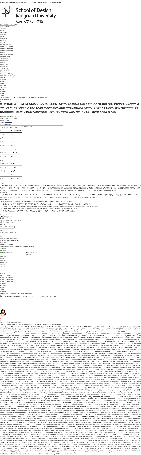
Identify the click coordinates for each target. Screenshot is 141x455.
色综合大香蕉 (18, 345)
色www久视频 (38, 373)
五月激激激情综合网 (136, 353)
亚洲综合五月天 (106, 363)
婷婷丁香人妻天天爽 (14, 369)
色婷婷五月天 (65, 400)
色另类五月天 (46, 422)
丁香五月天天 (114, 351)
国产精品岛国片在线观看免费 (116, 328)
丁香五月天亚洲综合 (125, 345)
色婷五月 (15, 397)
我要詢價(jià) (3, 122)
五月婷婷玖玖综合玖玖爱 (121, 432)
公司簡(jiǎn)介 (3, 34)
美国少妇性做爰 (43, 432)
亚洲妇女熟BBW (112, 436)
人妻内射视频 (130, 426)
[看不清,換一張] (15, 232)
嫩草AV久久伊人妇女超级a (69, 432)
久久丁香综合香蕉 (5, 444)
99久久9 (121, 424)
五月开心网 (63, 385)
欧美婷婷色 (10, 428)
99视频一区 (118, 326)
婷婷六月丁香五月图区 (49, 367)
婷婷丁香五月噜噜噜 (125, 416)
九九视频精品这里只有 (32, 416)
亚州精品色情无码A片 (25, 359)
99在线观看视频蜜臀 (22, 410)
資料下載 (2, 89)
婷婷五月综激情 (93, 420)
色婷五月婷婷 (88, 442)
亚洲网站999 (82, 395)
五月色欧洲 (128, 334)
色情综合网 (78, 400)
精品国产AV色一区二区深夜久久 (117, 450)
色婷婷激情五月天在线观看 (49, 338)
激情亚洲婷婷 (95, 367)
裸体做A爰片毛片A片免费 (76, 389)
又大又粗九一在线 (15, 339)
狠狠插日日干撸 (18, 448)
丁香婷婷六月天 (125, 373)
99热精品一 (7, 404)
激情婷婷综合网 (136, 432)
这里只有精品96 (106, 347)
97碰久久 (117, 336)
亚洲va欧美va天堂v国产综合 (9, 349)
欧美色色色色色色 (21, 412)
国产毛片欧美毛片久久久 (106, 334)
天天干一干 (136, 410)
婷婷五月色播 (55, 398)
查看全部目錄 (3, 248)
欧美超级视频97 (17, 334)
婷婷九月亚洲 (34, 347)
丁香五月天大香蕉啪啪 (11, 381)
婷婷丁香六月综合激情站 (43, 351)
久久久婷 (126, 369)
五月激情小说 (8, 426)
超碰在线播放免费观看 (42, 414)
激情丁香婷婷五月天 (83, 391)
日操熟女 (17, 440)
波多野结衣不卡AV (98, 373)
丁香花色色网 (98, 334)
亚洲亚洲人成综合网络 (118, 369)
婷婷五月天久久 (98, 365)
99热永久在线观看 (10, 332)
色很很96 (102, 375)
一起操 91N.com (12, 400)
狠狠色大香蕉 (11, 328)
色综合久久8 (134, 387)
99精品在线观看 (129, 349)
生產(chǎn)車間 (3, 40)
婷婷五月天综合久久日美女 (130, 452)
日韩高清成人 (38, 424)
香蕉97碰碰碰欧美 (34, 454)
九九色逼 (129, 408)
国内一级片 (60, 432)
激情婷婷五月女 (14, 410)
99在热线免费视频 (107, 379)
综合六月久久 (44, 345)
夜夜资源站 (124, 410)
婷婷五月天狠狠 (64, 343)
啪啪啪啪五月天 (111, 432)
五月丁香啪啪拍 (115, 424)
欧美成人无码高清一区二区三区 (58, 363)
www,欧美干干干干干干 (50, 408)
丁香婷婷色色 (16, 341)
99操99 (69, 418)
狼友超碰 (107, 381)
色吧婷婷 (53, 347)
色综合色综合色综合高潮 (53, 371)
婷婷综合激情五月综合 (128, 339)
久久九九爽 (115, 361)
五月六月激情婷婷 (37, 328)
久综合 (15, 377)
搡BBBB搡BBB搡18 (103, 338)
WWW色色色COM (133, 359)
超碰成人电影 (130, 363)
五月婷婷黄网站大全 (131, 397)
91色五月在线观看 (101, 420)
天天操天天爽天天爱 (128, 442)
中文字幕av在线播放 (36, 438)
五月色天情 (11, 351)
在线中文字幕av (93, 440)
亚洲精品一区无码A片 (66, 448)
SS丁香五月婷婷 (72, 400)
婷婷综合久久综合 (76, 353)
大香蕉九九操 (103, 343)
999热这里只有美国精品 (56, 448)
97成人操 (3, 334)
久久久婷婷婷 (31, 369)
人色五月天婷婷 (78, 452)
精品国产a (115, 416)
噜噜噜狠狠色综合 (51, 369)
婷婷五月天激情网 (100, 336)
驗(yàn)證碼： (3, 230)
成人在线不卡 (35, 351)
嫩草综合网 (75, 351)
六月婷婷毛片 (122, 347)
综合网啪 (112, 367)
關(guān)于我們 (3, 32)
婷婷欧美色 (61, 351)
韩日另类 (27, 355)
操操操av (12, 404)
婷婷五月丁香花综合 (66, 389)
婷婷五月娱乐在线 (111, 345)
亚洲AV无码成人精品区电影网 (31, 383)
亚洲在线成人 (52, 339)
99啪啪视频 (25, 369)
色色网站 (60, 391)
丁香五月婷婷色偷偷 (130, 448)
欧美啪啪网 (59, 383)
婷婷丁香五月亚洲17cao (71, 428)
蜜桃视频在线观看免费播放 (66, 355)
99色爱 (56, 367)
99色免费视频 (130, 432)
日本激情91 (114, 426)
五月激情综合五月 (85, 420)
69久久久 (71, 440)
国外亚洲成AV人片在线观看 (23, 363)
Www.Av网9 (111, 338)
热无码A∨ (75, 373)
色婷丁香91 (11, 377)
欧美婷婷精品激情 (40, 339)
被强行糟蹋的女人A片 (100, 426)
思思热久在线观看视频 (93, 377)
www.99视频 (15, 414)
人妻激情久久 (136, 389)
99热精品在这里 (89, 395)
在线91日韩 (123, 334)
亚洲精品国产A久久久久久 (65, 359)
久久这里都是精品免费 (114, 448)
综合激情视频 (53, 440)
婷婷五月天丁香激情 (98, 385)
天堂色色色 (104, 418)
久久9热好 (112, 414)
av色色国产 (23, 402)
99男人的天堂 (28, 371)
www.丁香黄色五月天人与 (21, 422)
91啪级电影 (72, 430)
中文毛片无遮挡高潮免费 (76, 379)
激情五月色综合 (89, 410)
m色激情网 (134, 391)
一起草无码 (62, 442)
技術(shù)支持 (3, 87)
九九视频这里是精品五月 (122, 412)
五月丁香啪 (119, 420)
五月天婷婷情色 (31, 345)
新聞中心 (2, 83)
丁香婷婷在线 (67, 332)
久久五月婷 (53, 349)
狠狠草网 (77, 397)
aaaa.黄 (80, 398)
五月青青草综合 (114, 359)
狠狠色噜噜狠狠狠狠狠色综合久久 (120, 402)
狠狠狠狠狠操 (81, 373)
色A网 (42, 438)
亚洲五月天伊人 (70, 452)
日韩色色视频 (117, 391)
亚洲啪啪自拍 (39, 326)
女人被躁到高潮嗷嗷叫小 (67, 395)
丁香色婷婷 (49, 444)
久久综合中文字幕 (102, 416)
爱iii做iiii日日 (126, 444)
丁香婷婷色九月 (103, 339)
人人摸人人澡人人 (34, 355)
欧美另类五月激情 (120, 355)
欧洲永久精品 (3, 367)
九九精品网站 (108, 426)
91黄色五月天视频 (38, 336)
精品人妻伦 (69, 385)
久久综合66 (132, 341)
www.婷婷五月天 (59, 347)
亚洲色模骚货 (76, 434)
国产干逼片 (78, 432)
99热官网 (97, 338)
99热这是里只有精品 (74, 349)
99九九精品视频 (4, 446)
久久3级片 (120, 361)
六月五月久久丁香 (4, 420)
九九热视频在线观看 (26, 397)
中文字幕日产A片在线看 (73, 339)
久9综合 (125, 328)
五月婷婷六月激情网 (88, 383)
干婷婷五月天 (87, 330)
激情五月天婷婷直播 (122, 408)
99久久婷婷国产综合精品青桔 (24, 432)
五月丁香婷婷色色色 (52, 414)
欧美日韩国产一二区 (24, 387)
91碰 (42, 338)
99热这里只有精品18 (93, 448)
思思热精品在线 (96, 343)
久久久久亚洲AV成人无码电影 (81, 326)
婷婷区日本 (75, 371)
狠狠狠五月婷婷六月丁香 (46, 359)
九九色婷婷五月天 (116, 334)
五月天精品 (92, 406)
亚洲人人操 (45, 336)
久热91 (119, 416)
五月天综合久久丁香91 (68, 347)
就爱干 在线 (33, 410)
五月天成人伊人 (117, 330)
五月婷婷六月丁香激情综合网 (19, 442)
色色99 (70, 434)
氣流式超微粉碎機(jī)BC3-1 (32, 252)
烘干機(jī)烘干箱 (3, 72)
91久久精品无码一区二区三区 (67, 357)
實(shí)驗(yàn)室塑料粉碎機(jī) (6, 50)
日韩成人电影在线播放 (56, 404)
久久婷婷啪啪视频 (32, 349)
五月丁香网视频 (66, 446)
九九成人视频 (31, 400)
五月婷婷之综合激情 (18, 385)
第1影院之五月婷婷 (38, 357)
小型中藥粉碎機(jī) (4, 60)
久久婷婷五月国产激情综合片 (131, 330)
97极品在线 (92, 328)
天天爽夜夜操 (10, 343)
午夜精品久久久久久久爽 (112, 377)
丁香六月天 (131, 444)
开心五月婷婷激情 (70, 345)
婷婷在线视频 (48, 347)
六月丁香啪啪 (37, 385)
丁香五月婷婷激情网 (47, 428)
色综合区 (38, 349)
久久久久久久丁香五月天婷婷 (63, 414)
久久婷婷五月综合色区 (71, 416)
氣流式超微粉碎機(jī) (14, 246)
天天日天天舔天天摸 (66, 365)
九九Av (54, 341)
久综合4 (79, 446)
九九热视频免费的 (129, 347)
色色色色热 (5, 336)
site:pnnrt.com (114, 397)
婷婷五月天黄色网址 (22, 446)
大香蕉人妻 (98, 406)
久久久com (17, 404)
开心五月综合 (48, 363)
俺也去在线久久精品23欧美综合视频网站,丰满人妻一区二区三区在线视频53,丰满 (47, 375)
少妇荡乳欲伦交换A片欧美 (72, 426)
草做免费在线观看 (91, 428)
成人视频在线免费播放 (7, 383)
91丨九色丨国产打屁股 (5, 430)
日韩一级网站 (78, 420)
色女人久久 (32, 361)
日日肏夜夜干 (113, 363)
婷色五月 (19, 450)
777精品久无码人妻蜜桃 (22, 400)
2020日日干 (82, 345)
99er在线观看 (136, 349)
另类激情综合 (71, 420)
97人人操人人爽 (126, 420)
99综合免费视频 (106, 383)
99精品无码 (93, 412)
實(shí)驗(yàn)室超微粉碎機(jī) (6, 48)
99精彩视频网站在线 (10, 365)
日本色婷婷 (33, 371)
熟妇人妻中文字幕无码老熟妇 (45, 387)
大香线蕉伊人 (58, 343)
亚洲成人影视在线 (39, 361)
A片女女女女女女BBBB (7, 359)
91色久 (20, 369)
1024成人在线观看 (51, 406)
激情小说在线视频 (50, 328)
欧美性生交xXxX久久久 (47, 341)
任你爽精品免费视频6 (6, 339)
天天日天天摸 (75, 359)
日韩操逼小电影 (91, 371)
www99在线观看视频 (25, 334)
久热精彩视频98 (85, 365)
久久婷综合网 (21, 391)
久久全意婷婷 (87, 355)
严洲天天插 (56, 412)
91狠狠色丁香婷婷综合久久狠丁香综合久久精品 (83, 361)
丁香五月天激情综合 (110, 353)
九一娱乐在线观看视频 (54, 355)
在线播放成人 (136, 426)
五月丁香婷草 (69, 363)
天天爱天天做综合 (26, 444)
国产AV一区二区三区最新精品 (119, 434)
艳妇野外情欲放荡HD (11, 452)
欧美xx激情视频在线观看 (104, 351)
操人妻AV (78, 430)
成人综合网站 (82, 357)
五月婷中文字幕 (40, 347)
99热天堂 (95, 432)
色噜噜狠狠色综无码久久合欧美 (124, 353)
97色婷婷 (76, 357)
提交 (1, 236)
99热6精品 (130, 367)
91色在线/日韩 (9, 355)
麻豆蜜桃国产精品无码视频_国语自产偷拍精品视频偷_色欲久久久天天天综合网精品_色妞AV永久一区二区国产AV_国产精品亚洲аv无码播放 (30, 2)
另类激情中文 (7, 385)
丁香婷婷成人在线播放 (46, 391)
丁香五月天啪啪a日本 (44, 389)
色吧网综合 (80, 426)
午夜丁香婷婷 (118, 422)
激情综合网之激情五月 (106, 398)
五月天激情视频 (101, 414)
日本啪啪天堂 (124, 391)
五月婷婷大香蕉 (59, 349)
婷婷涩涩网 (2, 426)
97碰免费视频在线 (136, 385)
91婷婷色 (4, 452)
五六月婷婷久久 (23, 353)
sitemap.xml (38, 297)
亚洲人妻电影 (109, 402)
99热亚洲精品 (67, 349)
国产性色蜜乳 (114, 373)
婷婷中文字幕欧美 (74, 454)
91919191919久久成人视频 (114, 385)
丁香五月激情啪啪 (7, 379)
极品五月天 (45, 332)
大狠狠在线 (57, 430)
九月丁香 (108, 373)
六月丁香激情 (89, 432)
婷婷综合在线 (34, 397)
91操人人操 (34, 414)
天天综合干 (62, 436)
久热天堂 (28, 426)
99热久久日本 (32, 367)
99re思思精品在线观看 (34, 387)
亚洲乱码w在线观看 (13, 391)
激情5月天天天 (27, 391)
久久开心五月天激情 (36, 450)
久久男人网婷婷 (113, 404)
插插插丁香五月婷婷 (13, 446)
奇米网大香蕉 (21, 371)
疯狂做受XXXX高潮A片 (111, 326)
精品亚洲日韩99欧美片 (46, 400)
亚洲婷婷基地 (8, 393)
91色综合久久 (48, 377)
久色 (39, 353)
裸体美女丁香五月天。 (35, 330)
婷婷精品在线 (105, 436)
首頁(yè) (2, 30)
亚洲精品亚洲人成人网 (34, 363)
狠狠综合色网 (126, 375)
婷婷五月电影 (30, 395)
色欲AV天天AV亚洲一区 (19, 373)
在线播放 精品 (127, 446)
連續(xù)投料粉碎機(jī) (5, 246)
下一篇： (10, 240)
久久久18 (43, 328)
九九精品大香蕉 (32, 418)
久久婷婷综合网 (51, 336)
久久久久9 (40, 402)
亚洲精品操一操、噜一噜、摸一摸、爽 (100, 452)
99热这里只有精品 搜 (56, 357)
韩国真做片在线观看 (85, 406)
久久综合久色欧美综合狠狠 (88, 334)
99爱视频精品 (108, 420)
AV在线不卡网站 (48, 438)
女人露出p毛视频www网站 (83, 328)
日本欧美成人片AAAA (115, 383)
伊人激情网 (19, 389)
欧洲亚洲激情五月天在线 (17, 338)
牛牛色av (6, 391)
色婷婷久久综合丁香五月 (67, 336)
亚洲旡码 (19, 397)
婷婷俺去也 (33, 393)
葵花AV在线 (7, 389)
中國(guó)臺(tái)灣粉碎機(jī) (6, 44)
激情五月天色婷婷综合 (136, 345)
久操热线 (43, 420)
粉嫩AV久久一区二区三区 (90, 363)
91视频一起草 (31, 430)
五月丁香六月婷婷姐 (8, 373)
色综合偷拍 (73, 414)
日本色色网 (129, 385)
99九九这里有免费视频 (33, 446)
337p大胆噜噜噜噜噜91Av (53, 434)
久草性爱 (66, 387)
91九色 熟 (92, 450)
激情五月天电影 (43, 369)
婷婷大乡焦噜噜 (69, 361)
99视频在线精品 (133, 406)
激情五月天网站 (104, 432)
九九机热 (15, 406)
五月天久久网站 (110, 440)
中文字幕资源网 (132, 361)
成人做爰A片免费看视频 (93, 391)
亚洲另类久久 (127, 365)
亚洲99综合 (25, 418)
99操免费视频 (21, 414)
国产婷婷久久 (48, 448)
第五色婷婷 (114, 420)
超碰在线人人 (83, 375)
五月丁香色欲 (25, 424)
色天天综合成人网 (84, 430)
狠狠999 (112, 330)
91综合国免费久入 (55, 377)
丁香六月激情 (37, 359)
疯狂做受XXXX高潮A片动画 (30, 398)
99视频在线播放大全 (48, 416)
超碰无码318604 (55, 359)
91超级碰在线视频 (83, 343)
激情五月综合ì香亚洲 (128, 389)
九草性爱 (26, 367)
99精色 (123, 395)
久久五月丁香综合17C (136, 365)
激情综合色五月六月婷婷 (54, 450)
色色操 (94, 383)
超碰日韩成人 (64, 330)
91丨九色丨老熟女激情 (82, 428)
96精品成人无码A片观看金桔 (82, 424)
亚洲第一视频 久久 (16, 353)
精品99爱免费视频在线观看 (92, 402)
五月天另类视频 (43, 379)
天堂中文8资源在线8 (117, 393)
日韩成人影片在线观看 (84, 339)
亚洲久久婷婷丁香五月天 (52, 432)
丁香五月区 (44, 334)
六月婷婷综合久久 (78, 450)
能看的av (21, 454)
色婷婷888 (24, 450)
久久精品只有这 (57, 328)
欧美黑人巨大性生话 (91, 332)
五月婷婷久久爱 (54, 391)
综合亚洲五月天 (61, 361)
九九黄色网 (92, 365)
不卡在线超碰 (26, 454)
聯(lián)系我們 (3, 91)
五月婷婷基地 (131, 410)
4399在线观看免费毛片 (128, 440)
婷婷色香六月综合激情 (20, 332)
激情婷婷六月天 (99, 332)
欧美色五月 (15, 454)
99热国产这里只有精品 (45, 330)
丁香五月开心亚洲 (90, 385)
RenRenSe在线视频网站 (49, 365)
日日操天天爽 (42, 452)
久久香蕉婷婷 (86, 389)
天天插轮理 (93, 330)
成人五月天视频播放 (114, 381)
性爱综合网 (127, 450)
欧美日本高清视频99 (87, 379)
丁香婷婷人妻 (134, 334)
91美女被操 (98, 389)
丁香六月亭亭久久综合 (15, 408)
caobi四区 (22, 339)
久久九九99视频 (92, 430)
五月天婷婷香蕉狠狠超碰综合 (58, 428)
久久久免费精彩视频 (125, 430)
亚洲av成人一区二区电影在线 (48, 373)
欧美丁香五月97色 (95, 434)
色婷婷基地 (136, 440)
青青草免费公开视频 (45, 440)
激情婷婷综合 (47, 343)
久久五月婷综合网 (111, 418)
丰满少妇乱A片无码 (108, 369)
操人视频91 (49, 436)
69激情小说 (72, 410)
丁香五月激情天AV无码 (34, 448)
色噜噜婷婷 (12, 444)
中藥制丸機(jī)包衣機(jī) (5, 70)
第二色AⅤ (26, 434)
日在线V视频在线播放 (103, 448)
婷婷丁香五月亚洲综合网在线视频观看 (28, 341)
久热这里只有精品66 (29, 332)
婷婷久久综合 (24, 345)
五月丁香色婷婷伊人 (86, 414)
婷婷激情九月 (70, 450)
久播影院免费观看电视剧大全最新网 (39, 436)
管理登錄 (44, 297)
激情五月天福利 (35, 389)
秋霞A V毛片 (28, 412)
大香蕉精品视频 (5, 363)
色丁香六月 (20, 418)
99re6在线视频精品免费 (83, 448)
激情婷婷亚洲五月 (101, 355)
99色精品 (2, 404)
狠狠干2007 (74, 328)
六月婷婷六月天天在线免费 (29, 406)
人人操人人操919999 (4, 326)
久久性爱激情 (128, 379)
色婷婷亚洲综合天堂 (75, 341)
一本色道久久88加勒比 (43, 454)
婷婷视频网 (124, 422)
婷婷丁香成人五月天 (24, 404)
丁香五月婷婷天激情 (101, 440)
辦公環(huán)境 (3, 38)
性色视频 (108, 343)
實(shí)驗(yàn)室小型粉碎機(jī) (6, 46)
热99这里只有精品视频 (97, 347)
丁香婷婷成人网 (28, 452)
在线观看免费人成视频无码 (84, 412)
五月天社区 (16, 438)
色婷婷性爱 (58, 406)
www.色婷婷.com (20, 452)
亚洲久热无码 (23, 408)
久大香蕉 (7, 436)
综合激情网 (51, 412)
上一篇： (10, 238)
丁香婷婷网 (101, 341)
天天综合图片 (25, 448)
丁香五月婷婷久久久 (7, 357)
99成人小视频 (108, 375)
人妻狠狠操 (104, 422)
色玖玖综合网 (79, 414)
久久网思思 (61, 332)
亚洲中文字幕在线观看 (25, 428)
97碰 (116, 353)
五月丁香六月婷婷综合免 (43, 355)
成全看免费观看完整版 (120, 418)
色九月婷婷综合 (43, 406)
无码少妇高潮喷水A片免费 (85, 397)
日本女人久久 (100, 383)
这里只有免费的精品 (5, 398)
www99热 (7, 408)
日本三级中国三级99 (67, 391)
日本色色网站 (13, 422)
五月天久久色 (37, 338)
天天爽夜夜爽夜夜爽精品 (57, 387)
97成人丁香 (138, 424)
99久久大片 (58, 385)
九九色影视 (98, 408)
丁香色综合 (118, 436)
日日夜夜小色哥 (130, 336)
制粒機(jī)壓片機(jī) (4, 68)
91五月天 (18, 365)
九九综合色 (113, 355)
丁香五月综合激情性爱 (92, 446)
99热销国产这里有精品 (24, 375)
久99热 (115, 408)
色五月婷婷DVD (58, 446)
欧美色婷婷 (65, 339)
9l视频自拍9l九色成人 (84, 381)
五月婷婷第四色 (71, 330)
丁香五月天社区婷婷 (119, 452)
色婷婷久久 (84, 446)
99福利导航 (54, 438)
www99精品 (31, 338)
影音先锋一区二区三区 (98, 357)
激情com (46, 371)
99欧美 (98, 432)
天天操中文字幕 (120, 351)
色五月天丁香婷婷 (106, 365)
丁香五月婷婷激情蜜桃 (70, 436)
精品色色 (86, 373)
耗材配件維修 (3, 80)
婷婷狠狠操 (58, 326)
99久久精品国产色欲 (83, 377)
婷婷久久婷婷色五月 (16, 416)
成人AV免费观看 (82, 336)
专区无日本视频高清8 (100, 381)
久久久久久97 (136, 402)
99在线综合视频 (56, 422)
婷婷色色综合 (27, 385)
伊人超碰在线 (15, 371)
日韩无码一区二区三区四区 (72, 398)
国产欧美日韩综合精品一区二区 (120, 357)
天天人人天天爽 (81, 359)
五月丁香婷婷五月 (104, 438)
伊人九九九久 (64, 406)
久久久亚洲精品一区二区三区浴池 (96, 400)
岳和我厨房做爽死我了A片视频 (17, 361)
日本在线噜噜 (76, 395)
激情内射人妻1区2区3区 (48, 326)
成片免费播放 (117, 400)
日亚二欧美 (64, 418)
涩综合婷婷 (119, 373)
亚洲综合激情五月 (134, 420)
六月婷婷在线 (123, 400)
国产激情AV (113, 412)
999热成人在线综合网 (80, 438)
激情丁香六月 (69, 373)
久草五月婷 (112, 452)
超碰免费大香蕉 (59, 341)
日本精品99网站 (31, 422)
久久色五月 (109, 406)
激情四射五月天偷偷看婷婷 (6, 424)
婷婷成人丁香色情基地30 (41, 410)
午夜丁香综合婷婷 (99, 328)
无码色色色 (25, 338)
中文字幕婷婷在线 (8, 418)
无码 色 (74, 424)
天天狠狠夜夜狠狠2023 (124, 381)
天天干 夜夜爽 (16, 387)
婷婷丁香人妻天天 (127, 387)
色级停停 (97, 351)
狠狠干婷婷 (5, 377)
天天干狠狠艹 (24, 395)
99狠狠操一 (2, 355)
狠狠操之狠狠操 (41, 397)
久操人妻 (107, 414)
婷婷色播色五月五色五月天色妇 (106, 434)
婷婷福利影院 (17, 343)
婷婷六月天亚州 (130, 434)
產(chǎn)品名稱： (4, 215)
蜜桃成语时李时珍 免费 (95, 438)
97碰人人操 (63, 381)
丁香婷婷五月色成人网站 (36, 334)
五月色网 (83, 338)
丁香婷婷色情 (84, 353)
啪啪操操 (70, 424)
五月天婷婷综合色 (8, 412)
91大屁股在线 (16, 357)
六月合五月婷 (65, 420)
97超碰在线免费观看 (121, 426)
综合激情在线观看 (96, 375)
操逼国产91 (120, 446)
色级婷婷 (4, 402)
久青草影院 (91, 373)
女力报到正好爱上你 (79, 330)
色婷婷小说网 (109, 416)
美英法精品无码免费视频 (84, 440)
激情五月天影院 (101, 326)
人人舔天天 (37, 420)
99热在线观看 (134, 446)
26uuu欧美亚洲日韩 (132, 412)
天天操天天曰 (130, 422)
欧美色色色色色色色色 (109, 336)
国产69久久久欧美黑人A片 (44, 426)
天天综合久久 (100, 363)
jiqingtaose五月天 (102, 402)
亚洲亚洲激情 (110, 446)
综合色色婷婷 (133, 450)
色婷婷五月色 (127, 424)
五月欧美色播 (123, 385)
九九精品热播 (74, 418)
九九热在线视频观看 (27, 389)
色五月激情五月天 (81, 402)
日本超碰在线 (124, 367)
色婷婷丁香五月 (115, 341)
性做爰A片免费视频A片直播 (59, 345)
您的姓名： (2, 219)
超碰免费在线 (3, 347)
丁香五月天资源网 (97, 387)
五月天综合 (28, 377)
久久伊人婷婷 (92, 424)
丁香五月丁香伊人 (114, 347)
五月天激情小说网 (87, 418)
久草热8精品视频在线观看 (120, 371)
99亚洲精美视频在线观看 (84, 434)
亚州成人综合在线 (134, 383)
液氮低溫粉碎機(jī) (4, 58)
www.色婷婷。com (55, 442)
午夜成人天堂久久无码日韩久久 (70, 402)
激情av (35, 353)
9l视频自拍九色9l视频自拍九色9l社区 (75, 444)
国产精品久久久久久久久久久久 (16, 347)
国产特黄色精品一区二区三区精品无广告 (54, 397)
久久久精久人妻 (55, 452)
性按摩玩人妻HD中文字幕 (38, 442)
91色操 (50, 422)
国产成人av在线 (56, 436)
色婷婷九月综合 (16, 383)
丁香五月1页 (14, 418)
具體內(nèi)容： (3, 224)
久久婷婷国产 (137, 436)
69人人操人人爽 (38, 422)
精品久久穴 (60, 367)
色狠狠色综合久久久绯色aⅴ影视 (23, 436)
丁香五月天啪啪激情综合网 (33, 408)
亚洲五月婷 (73, 383)
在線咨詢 (2, 95)
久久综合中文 (75, 448)
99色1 (7, 347)
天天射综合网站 (16, 402)
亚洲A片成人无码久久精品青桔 (23, 330)
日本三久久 (101, 367)
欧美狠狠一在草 (44, 412)
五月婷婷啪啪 (78, 369)
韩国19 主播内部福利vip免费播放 (43, 393)
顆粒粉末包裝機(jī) (4, 66)
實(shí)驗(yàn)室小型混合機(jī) (6, 74)
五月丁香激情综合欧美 (131, 400)
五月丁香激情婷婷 (88, 367)
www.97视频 (10, 454)
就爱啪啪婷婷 (20, 406)
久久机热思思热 (130, 436)
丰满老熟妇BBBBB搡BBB (132, 393)
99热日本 (8, 367)
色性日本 (2, 373)
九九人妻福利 (59, 336)
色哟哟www (43, 349)
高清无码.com (85, 404)
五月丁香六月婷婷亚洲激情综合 (103, 330)
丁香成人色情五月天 (101, 446)
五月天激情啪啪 (88, 359)
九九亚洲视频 (129, 418)
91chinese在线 (50, 334)
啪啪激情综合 (136, 404)
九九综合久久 (75, 385)
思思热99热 (132, 424)
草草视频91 (135, 367)
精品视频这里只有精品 (94, 339)
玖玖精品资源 (102, 391)
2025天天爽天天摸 (39, 332)
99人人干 (104, 389)
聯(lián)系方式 (3, 93)
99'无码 (123, 330)
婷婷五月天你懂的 (86, 450)
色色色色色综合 (80, 383)
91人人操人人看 (73, 446)
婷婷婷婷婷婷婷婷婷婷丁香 (58, 353)
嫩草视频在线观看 (97, 422)
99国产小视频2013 (135, 428)
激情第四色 (125, 361)
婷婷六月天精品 (56, 424)
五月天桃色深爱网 (103, 377)
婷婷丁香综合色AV (76, 363)
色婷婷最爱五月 (71, 397)
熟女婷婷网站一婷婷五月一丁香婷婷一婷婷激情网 (84, 408)
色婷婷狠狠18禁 (82, 385)
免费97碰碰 (66, 412)
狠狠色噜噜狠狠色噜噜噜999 (36, 428)
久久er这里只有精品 (121, 397)
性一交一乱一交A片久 (91, 336)
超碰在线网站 (108, 412)
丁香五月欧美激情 (124, 398)
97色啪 (104, 373)
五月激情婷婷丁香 (47, 404)
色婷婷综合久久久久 (118, 338)
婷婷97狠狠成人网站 (108, 400)
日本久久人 (89, 343)
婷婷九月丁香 (95, 444)
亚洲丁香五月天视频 (77, 334)
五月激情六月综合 (102, 345)
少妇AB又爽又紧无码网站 (9, 448)
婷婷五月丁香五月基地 (116, 343)
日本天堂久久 (107, 404)
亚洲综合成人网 (64, 424)
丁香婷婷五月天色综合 (64, 434)
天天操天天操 (16, 428)
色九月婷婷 (75, 440)
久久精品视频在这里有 (66, 404)
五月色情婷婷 (52, 389)
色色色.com (58, 381)
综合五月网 (37, 434)
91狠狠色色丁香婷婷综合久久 (17, 398)
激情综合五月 (19, 349)
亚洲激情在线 (8, 338)
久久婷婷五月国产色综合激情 (29, 326)
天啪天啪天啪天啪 (40, 343)
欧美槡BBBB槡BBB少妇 (60, 338)
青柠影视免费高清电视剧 (132, 328)
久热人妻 (13, 345)
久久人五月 (107, 355)
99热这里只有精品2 (26, 393)
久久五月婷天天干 (87, 444)
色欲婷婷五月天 (104, 408)
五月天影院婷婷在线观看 (30, 339)
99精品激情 (25, 349)
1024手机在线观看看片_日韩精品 (48, 385)
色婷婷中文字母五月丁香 (97, 379)
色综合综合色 (74, 442)
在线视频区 (89, 375)
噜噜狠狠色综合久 (118, 410)
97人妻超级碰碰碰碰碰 (60, 454)
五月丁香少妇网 (123, 336)
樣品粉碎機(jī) (3, 52)
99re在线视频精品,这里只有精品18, (58, 426)
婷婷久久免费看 (63, 422)
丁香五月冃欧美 (34, 426)
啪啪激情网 (115, 446)
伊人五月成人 (36, 379)
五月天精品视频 (16, 359)
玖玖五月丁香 (107, 367)
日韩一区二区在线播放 (92, 353)
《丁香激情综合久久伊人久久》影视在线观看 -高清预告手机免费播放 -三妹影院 (95, 393)
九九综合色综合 (129, 343)
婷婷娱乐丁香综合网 (64, 377)
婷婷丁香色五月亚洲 (84, 341)
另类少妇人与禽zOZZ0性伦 (11, 450)
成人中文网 (29, 450)
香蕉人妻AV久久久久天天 (121, 332)
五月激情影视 (31, 353)
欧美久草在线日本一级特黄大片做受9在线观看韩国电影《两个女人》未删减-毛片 (105, 349)
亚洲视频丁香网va (136, 379)
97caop (96, 326)
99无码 (106, 371)
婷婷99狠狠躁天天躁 (133, 326)
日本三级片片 (49, 398)
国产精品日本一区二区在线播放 (103, 359)
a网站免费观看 (67, 341)
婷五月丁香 (80, 418)
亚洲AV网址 (39, 341)
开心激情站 (19, 393)
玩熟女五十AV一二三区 (105, 450)
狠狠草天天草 (13, 436)
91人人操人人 (112, 371)
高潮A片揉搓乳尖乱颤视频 (57, 393)
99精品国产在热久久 (99, 369)
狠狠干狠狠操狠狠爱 (39, 367)
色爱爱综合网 (91, 326)
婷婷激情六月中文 (108, 424)
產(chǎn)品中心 (3, 42)
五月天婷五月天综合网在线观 (65, 371)
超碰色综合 (41, 448)
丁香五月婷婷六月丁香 (119, 442)
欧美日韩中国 (118, 414)
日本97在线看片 (7, 371)
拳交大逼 (100, 436)
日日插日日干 (121, 365)
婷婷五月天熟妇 (131, 357)
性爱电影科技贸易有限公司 (32, 402)
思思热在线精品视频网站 (64, 410)
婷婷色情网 (26, 373)
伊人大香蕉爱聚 (28, 438)
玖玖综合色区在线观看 (41, 444)
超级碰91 (80, 365)
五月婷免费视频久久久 (87, 452)
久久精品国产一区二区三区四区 (115, 395)
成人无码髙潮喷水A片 (127, 404)
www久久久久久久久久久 (57, 402)
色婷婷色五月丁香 (89, 357)
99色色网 (46, 339)
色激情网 (15, 412)
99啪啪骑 (22, 351)
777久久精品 (32, 424)
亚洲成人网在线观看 (12, 432)
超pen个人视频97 (68, 351)
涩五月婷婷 (51, 430)
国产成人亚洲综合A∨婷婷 (43, 446)
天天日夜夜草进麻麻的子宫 (107, 361)
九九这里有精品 (28, 414)
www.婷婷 (72, 438)
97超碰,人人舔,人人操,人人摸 (16, 326)
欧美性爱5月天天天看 (53, 332)
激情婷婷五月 (95, 397)
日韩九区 (38, 406)
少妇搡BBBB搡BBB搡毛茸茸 (133, 371)
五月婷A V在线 (29, 328)
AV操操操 (88, 345)
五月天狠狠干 (49, 452)
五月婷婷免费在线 (46, 418)
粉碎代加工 (2, 78)
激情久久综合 (75, 391)
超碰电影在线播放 (136, 418)
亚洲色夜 (49, 349)
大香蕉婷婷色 (39, 418)
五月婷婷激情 (134, 416)
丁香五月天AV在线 (133, 375)
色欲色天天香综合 (4, 432)
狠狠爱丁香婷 (119, 387)
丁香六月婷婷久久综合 (17, 424)
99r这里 (105, 385)
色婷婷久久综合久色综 (9, 395)
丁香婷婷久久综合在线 (81, 410)
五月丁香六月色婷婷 (66, 383)
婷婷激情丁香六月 (40, 365)
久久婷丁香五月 (25, 336)
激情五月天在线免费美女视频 (80, 347)
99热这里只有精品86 (53, 361)
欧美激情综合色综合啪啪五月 (37, 377)
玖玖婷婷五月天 (18, 444)
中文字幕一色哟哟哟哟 (65, 430)
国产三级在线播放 (108, 341)
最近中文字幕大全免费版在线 (88, 369)
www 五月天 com (63, 452)
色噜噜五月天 (116, 406)
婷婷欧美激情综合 (6, 410)
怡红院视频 (113, 387)
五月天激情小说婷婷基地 (56, 418)
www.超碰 (118, 398)
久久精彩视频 (51, 454)
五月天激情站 (3, 438)
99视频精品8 (37, 400)
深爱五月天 (120, 375)
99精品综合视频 (83, 349)
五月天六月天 (58, 365)
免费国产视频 (94, 355)
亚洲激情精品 (118, 345)
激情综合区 (111, 408)
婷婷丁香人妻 (42, 408)
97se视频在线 (44, 434)
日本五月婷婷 (127, 383)
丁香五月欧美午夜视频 (56, 330)
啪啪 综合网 (59, 395)
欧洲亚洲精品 (77, 375)
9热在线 (32, 359)
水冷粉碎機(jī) (3, 62)
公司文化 (2, 36)
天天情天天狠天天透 (87, 436)
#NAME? (105, 430)
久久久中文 (45, 361)
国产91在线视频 (48, 420)
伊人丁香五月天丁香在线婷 (73, 381)
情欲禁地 (135, 355)
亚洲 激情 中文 (125, 326)
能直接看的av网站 (111, 422)
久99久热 (22, 365)
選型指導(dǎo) (3, 81)
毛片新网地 (75, 393)
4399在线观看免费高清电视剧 (130, 338)
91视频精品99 (122, 448)
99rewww (43, 398)
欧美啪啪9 (65, 397)
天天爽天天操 (18, 395)
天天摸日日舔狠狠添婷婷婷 (104, 397)
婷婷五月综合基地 (82, 332)
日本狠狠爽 (131, 414)
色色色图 (61, 412)
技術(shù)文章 (3, 85)
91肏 (55, 326)
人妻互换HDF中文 (110, 410)
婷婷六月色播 (43, 353)
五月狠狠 (113, 398)
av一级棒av (77, 406)
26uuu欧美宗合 (81, 442)
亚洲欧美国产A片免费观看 (47, 424)
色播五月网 (6, 369)
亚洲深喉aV (76, 377)
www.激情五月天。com (9, 440)
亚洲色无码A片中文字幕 (30, 365)
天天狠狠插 (26, 361)
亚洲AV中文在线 (3, 387)
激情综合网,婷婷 (58, 339)
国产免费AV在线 (45, 430)
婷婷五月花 (9, 416)
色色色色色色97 (44, 450)
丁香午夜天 (37, 345)
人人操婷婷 (89, 347)
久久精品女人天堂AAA (75, 422)
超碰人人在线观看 (100, 412)
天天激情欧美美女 (74, 332)
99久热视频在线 (15, 375)
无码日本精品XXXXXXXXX (110, 332)
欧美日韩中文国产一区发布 (125, 428)
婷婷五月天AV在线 (99, 404)
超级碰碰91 (76, 345)
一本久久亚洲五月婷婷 (113, 428)
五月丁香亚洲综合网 (89, 338)
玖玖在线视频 (69, 338)
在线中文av (17, 430)
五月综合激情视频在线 (66, 379)
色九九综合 (20, 434)
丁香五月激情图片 (52, 395)
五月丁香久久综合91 (108, 357)
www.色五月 (42, 363)
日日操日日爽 (40, 416)
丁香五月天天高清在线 (93, 416)
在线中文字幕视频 (119, 444)
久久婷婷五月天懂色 (112, 438)
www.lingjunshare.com (66, 328)
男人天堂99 (4, 416)
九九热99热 (37, 369)
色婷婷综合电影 (84, 400)
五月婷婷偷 (21, 438)
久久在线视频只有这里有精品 (18, 355)
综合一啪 (136, 336)
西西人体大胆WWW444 (5, 434)
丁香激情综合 (92, 381)
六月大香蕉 (10, 387)
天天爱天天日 (109, 389)
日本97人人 (121, 377)
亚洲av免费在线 (23, 430)
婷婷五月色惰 (137, 430)
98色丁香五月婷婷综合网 (96, 442)
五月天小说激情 (32, 404)
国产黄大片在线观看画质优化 (59, 416)
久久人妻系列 (95, 414)
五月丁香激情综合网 (73, 412)
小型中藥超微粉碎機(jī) (5, 56)
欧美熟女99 (7, 330)
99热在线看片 (29, 442)
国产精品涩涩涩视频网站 (69, 369)
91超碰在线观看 (71, 387)
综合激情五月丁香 (111, 339)
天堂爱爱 (32, 385)
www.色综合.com (119, 339)
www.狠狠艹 (110, 430)
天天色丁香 (124, 436)
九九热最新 (52, 446)
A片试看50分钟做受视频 (108, 442)
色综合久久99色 (22, 357)
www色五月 (90, 422)
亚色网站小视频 (23, 343)
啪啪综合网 (95, 436)
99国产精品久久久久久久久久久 (41, 395)
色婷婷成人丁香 (57, 379)
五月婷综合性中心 (69, 375)
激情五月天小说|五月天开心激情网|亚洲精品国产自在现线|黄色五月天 (40, 381)
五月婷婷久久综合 (47, 357)
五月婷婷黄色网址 (101, 353)
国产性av (83, 363)
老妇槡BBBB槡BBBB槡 (124, 406)
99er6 (29, 410)
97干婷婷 (71, 377)
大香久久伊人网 (117, 430)
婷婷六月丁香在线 (58, 334)
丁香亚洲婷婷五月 (110, 444)
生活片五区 (24, 416)
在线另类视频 (32, 420)
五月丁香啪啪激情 (68, 353)
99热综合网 (130, 402)
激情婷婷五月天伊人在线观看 (68, 326)
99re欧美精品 (32, 434)
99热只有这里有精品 (53, 351)
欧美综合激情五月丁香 (122, 363)
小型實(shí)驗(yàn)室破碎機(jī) (6, 54)
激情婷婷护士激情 (77, 338)
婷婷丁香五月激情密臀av (60, 373)
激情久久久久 (92, 404)
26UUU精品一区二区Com (89, 426)
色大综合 (29, 440)
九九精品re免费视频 (109, 391)
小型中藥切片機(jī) (4, 64)
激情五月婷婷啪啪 (89, 387)
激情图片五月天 (62, 398)
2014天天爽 (84, 416)
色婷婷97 (125, 393)
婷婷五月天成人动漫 (60, 408)
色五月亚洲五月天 (35, 432)
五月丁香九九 (106, 328)
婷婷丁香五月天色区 (5, 345)
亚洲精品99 (75, 336)
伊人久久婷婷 (10, 397)
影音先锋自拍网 (81, 351)
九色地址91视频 (9, 334)
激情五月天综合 (97, 398)
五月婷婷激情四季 (69, 408)
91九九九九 (119, 404)
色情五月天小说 (27, 347)
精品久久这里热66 (99, 424)
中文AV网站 (102, 410)
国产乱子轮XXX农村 (80, 387)
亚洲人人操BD (99, 430)
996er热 (70, 393)
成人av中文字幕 (22, 440)
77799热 (123, 343)
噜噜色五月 (49, 353)
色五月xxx (14, 393)
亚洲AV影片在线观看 (8, 341)
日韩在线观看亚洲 (128, 355)
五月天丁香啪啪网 (25, 420)
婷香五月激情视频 (60, 369)
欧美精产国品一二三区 (123, 359)
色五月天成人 (97, 361)
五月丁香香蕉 (59, 389)
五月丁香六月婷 (27, 351)
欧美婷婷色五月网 (47, 402)
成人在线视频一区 (31, 343)
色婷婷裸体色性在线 (93, 341)
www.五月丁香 (92, 389)
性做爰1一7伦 (40, 404)
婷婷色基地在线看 (94, 345)
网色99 (12, 385)
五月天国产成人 (40, 371)
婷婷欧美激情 (96, 410)
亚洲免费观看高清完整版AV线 (15, 336)
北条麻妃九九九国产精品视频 (101, 428)
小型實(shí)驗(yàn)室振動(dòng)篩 (7, 76)
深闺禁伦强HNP (79, 436)
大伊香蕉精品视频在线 (73, 343)
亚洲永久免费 (118, 367)
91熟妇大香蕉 (50, 379)
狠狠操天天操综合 (22, 377)
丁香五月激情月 (42, 383)
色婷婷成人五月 (13, 389)
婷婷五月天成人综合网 (68, 334)
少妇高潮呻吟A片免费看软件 (70, 367)
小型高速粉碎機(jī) (31, 97)
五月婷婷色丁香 (83, 422)
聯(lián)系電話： (18, 221)
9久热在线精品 (13, 363)
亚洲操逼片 (65, 393)
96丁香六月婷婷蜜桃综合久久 (17, 367)
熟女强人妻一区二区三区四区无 (124, 438)
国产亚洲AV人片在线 (35, 391)
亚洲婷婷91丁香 (14, 434)
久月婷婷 (53, 343)
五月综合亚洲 (50, 345)
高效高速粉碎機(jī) (23, 246)
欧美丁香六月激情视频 (77, 404)
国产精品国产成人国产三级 (14, 420)
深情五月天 (83, 432)
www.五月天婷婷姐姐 (89, 351)
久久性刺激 (13, 330)
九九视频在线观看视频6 (56, 400)
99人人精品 (132, 381)
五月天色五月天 (30, 357)
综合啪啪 (12, 430)
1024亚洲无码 (137, 422)
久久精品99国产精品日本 (118, 389)
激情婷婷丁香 (48, 442)
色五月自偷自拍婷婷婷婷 (20, 328)
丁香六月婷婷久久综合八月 (78, 355)
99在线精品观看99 (128, 377)
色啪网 (13, 426)
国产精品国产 (74, 365)
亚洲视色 (39, 398)
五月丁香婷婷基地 (102, 444)
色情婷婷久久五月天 (132, 369)
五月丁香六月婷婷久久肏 (20, 426)
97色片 (122, 383)
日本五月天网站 (114, 365)
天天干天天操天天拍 (100, 371)
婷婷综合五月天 (124, 414)
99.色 (124, 349)
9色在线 (94, 359)
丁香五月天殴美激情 (118, 440)
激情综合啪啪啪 (63, 450)
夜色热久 (97, 450)
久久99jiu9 (17, 351)
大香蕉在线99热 (9, 438)
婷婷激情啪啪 (96, 395)
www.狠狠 (32, 336)
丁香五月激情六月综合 (83, 371)
